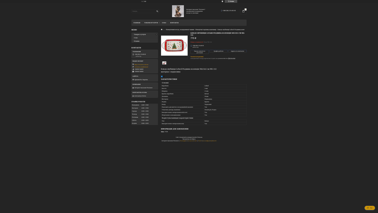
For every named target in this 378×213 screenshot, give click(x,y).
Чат (371, 208)
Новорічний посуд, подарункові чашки (180, 29)
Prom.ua (199, 137)
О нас (164, 23)
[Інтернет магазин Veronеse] (178, 11)
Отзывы (136, 41)
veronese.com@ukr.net (141, 67)
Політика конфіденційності (207, 141)
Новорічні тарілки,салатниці (205, 29)
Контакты (174, 23)
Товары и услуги (151, 23)
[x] (164, 77)
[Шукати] (157, 11)
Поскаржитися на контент (188, 141)
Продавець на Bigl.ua (189, 139)
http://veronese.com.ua (141, 64)
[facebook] (162, 77)
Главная (136, 23)
